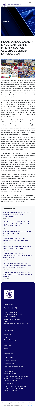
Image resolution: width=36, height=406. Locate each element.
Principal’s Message (10, 340)
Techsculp (30, 405)
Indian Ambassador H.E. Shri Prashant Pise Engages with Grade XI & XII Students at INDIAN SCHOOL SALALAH (16, 224)
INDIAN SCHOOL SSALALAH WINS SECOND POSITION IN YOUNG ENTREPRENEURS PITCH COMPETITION (17, 275)
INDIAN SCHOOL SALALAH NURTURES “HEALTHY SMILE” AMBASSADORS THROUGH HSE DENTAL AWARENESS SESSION (17, 265)
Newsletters (8, 346)
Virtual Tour (8, 334)
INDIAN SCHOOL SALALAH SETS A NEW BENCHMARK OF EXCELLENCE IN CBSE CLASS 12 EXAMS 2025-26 (17, 256)
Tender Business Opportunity (13, 366)
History (6, 337)
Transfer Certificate (10, 360)
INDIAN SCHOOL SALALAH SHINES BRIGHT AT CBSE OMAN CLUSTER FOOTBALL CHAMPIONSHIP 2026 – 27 (17, 214)
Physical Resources (10, 343)
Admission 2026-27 (10, 363)
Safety (6, 348)
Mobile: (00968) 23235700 (12, 319)
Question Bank (8, 357)
